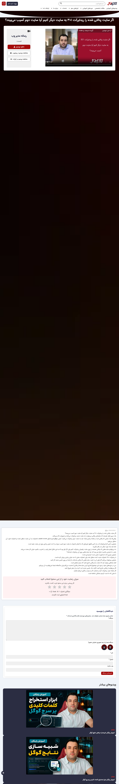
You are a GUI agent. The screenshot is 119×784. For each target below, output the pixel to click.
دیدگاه (110, 618)
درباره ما (55, 8)
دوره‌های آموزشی (88, 8)
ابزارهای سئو (74, 8)
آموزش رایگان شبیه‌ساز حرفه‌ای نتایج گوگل (102, 733)
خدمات (64, 8)
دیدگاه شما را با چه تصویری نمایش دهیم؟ (100, 642)
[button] (19, 47)
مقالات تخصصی (99, 8)
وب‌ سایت (110, 666)
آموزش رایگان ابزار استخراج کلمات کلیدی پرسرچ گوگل (99, 780)
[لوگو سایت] (112, 4)
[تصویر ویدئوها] (59, 709)
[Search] (61, 4)
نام (111, 653)
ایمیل (111, 659)
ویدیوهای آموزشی (111, 8)
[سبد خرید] (4, 3)
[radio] (69, 587)
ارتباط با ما (46, 8)
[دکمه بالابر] (3, 773)
